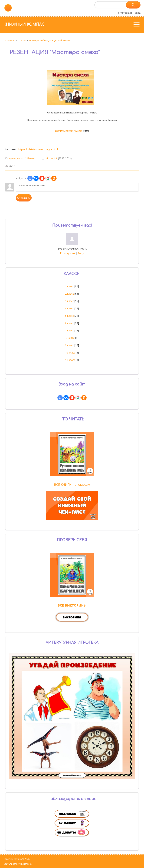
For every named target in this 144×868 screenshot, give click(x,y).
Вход (137, 12)
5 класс (69, 315)
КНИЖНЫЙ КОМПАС (24, 24)
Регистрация (124, 12)
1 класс (69, 286)
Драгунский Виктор (59, 40)
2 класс (69, 293)
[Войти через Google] (48, 178)
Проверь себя (37, 40)
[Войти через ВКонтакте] (36, 178)
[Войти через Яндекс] (42, 178)
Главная (10, 40)
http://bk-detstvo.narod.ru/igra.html (38, 149)
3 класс (69, 301)
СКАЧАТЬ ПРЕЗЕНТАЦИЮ (68, 131)
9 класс (69, 345)
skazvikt (51, 158)
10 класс (70, 352)
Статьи (22, 40)
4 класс (69, 308)
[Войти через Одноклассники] (54, 178)
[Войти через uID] (30, 178)
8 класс (70, 337)
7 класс (69, 330)
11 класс (70, 360)
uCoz (35, 863)
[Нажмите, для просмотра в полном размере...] (72, 105)
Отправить (23, 197)
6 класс (69, 323)
